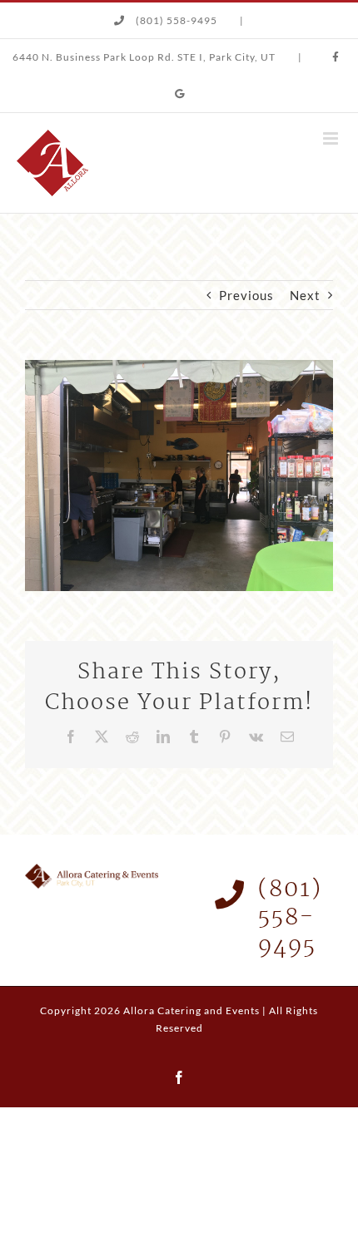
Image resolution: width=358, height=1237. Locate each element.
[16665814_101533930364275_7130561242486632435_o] (179, 365)
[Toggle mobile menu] (332, 138)
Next (305, 295)
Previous (246, 295)
